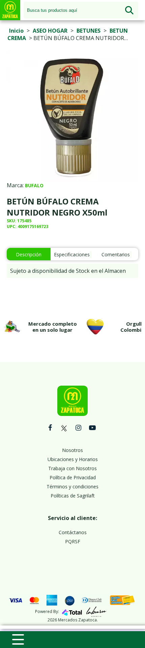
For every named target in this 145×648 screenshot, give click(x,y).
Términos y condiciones (72, 486)
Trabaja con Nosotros (72, 468)
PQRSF (72, 541)
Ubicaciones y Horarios (73, 459)
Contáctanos (73, 532)
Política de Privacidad (73, 477)
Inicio (16, 30)
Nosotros (72, 450)
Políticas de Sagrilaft (73, 495)
